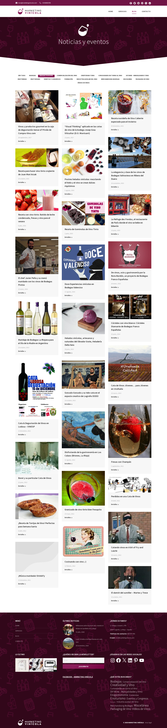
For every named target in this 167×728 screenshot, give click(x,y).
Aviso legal (148, 723)
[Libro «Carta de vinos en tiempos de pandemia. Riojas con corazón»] (22, 665)
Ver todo (21, 75)
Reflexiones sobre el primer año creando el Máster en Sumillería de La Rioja (89, 627)
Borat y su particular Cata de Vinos (34, 478)
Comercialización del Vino (67, 75)
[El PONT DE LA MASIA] (36, 665)
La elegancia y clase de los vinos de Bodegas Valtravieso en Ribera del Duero (128, 175)
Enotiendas (22, 79)
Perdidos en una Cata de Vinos (125, 496)
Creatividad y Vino (88, 75)
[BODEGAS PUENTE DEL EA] (50, 665)
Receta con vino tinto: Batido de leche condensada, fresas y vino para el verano (36, 218)
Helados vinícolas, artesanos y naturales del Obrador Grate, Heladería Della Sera (83, 341)
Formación (68, 79)
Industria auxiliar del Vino (87, 79)
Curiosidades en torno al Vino (110, 75)
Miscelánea (127, 79)
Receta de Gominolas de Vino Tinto (81, 229)
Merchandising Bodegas (110, 79)
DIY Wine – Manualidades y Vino (137, 75)
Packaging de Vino (142, 79)
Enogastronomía (46, 75)
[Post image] (68, 629)
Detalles (21, 141)
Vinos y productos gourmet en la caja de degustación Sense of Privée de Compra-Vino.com (36, 130)
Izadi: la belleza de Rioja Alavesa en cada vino (89, 640)
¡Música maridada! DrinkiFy (31, 575)
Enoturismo (35, 79)
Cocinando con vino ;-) (75, 561)
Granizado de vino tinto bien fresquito (83, 509)
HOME (17, 626)
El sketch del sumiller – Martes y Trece (129, 592)
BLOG (17, 636)
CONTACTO (19, 641)
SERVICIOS (18, 631)
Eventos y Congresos (52, 79)
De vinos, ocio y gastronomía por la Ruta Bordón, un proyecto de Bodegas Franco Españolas (129, 276)
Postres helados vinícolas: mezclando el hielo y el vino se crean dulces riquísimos (83, 182)
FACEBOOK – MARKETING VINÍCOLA (78, 677)
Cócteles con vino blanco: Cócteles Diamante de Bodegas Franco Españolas (128, 326)
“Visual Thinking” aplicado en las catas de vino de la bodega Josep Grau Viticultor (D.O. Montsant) (83, 130)
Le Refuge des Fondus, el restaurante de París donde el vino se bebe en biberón (129, 222)
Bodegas (32, 75)
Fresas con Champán (121, 461)
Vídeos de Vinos (84, 83)
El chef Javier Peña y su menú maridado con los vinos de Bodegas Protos (35, 281)
